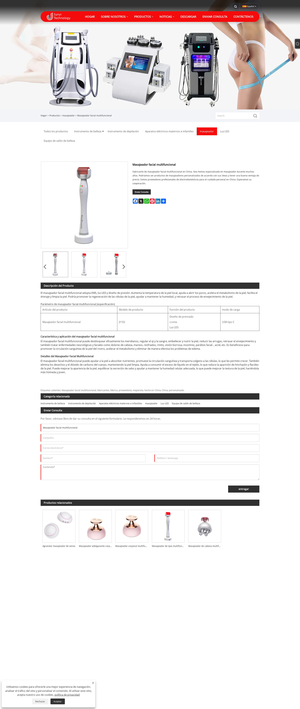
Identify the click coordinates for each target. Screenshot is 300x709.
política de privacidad (67, 694)
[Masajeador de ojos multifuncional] (168, 525)
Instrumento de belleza (53, 403)
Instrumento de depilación (82, 403)
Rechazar (40, 701)
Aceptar (58, 701)
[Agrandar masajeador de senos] (59, 525)
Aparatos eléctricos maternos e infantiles (120, 403)
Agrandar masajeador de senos (58, 545)
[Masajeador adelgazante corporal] (95, 525)
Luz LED (165, 403)
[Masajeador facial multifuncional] (55, 264)
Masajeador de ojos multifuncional (169, 545)
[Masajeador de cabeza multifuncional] (204, 525)
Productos (54, 115)
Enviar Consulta (141, 192)
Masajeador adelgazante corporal (96, 545)
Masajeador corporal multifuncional (132, 545)
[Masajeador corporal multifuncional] (132, 525)
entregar (244, 489)
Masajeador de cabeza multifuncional (205, 545)
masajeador (68, 115)
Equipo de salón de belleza (186, 403)
